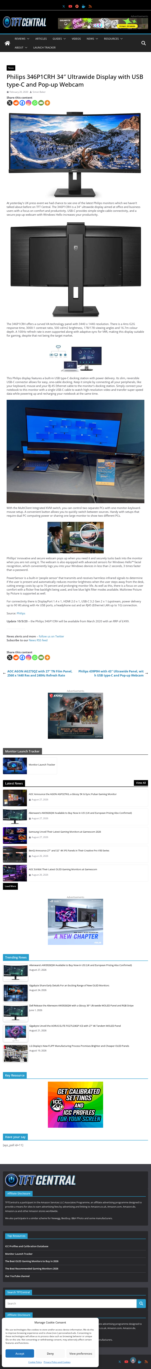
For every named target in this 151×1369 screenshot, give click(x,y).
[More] (47, 103)
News (11, 67)
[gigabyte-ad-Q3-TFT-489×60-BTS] (103, 20)
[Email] (41, 103)
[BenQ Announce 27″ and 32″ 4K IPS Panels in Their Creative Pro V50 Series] (15, 854)
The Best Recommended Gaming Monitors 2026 (31, 1268)
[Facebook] (22, 103)
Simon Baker (39, 92)
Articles (41, 38)
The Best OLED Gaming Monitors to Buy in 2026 (31, 1261)
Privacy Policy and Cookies (57, 1362)
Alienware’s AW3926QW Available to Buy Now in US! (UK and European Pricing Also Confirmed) (80, 813)
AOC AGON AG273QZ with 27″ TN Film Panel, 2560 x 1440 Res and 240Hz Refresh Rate (39, 673)
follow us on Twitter (51, 636)
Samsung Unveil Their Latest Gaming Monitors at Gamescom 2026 (65, 831)
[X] (10, 103)
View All (141, 782)
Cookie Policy (35, 1362)
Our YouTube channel (17, 1276)
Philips (21, 613)
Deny (50, 1353)
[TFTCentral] (7, 43)
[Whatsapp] (35, 103)
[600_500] (75, 900)
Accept (19, 1353)
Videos (76, 38)
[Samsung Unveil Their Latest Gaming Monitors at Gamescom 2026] (15, 835)
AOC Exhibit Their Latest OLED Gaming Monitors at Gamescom (63, 869)
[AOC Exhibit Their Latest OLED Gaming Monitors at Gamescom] (15, 873)
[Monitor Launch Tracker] (15, 766)
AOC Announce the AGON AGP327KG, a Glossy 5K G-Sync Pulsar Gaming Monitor (73, 794)
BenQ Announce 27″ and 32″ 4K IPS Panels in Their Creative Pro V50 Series (69, 850)
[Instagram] (28, 103)
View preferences (80, 1353)
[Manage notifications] (133, 1360)
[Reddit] (16, 103)
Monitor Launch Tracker (42, 764)
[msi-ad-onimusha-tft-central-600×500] (75, 694)
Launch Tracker (44, 47)
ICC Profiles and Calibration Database (26, 1246)
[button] (27, 38)
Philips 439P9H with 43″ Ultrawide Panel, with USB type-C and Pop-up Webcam (111, 673)
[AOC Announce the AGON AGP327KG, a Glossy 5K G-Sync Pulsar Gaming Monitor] (15, 798)
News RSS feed (38, 640)
